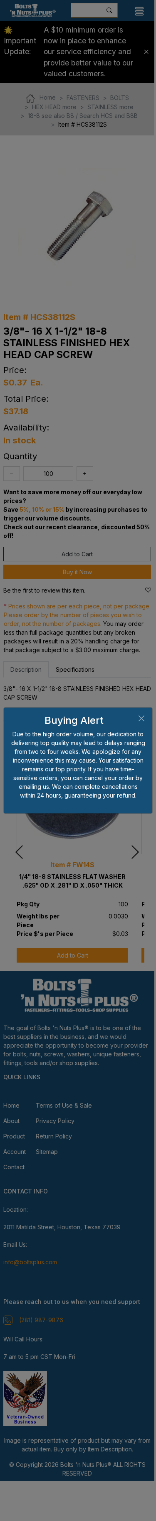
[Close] (141, 718)
